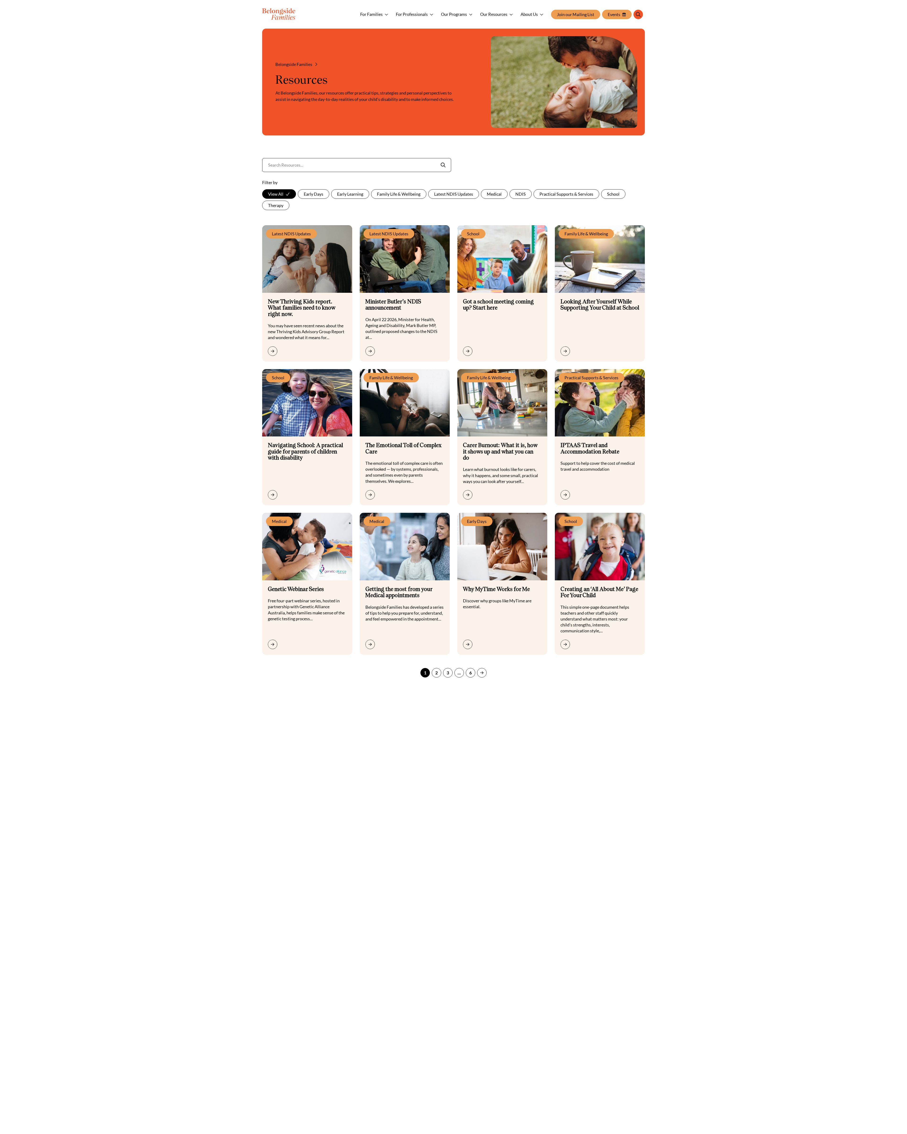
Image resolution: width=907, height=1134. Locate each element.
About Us (529, 14)
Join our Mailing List (575, 14)
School (613, 194)
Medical (494, 194)
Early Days (313, 194)
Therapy (275, 205)
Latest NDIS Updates (453, 194)
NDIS (520, 194)
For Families (371, 14)
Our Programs (454, 14)
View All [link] (275, 194)
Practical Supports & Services (566, 194)
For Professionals (412, 14)
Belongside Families (293, 64)
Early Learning (350, 194)
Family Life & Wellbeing (398, 194)
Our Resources (493, 14)
